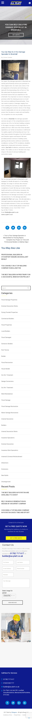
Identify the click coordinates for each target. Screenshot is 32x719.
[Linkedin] (25, 227)
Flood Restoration (7, 362)
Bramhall (11, 119)
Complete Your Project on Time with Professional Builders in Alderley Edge (16, 241)
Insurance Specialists (7, 438)
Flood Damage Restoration (9, 406)
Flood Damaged (6, 337)
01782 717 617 (17, 553)
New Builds (4, 475)
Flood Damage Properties (9, 300)
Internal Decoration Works (9, 431)
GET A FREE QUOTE (16, 538)
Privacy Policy (17, 715)
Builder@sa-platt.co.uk (11, 212)
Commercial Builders (7, 318)
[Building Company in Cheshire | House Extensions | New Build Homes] (16, 3)
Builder (10, 57)
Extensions (4, 469)
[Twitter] (13, 227)
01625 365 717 (8, 683)
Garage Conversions (7, 381)
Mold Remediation (7, 394)
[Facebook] (7, 227)
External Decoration (7, 444)
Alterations (4, 463)
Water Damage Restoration (9, 413)
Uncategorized (5, 481)
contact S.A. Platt (6, 199)
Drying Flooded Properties (9, 312)
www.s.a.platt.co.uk (7, 214)
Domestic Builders (7, 344)
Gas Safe (8, 147)
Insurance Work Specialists (9, 450)
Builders (3, 425)
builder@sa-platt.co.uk (12, 556)
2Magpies (14, 712)
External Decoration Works (9, 306)
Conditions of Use (7, 715)
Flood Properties (6, 325)
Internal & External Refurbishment (11, 456)
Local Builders (5, 331)
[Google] (19, 227)
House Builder (5, 369)
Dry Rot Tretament (7, 375)
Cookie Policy (25, 715)
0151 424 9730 (30, 3)
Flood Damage (5, 400)
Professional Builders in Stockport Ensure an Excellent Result (14, 257)
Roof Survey (5, 350)
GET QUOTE (16, 35)
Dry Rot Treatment (7, 387)
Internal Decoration (7, 419)
